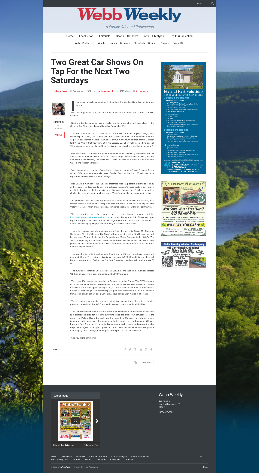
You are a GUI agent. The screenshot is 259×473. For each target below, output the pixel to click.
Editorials (104, 36)
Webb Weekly (66, 467)
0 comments (142, 91)
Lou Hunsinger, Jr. (105, 91)
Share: (54, 349)
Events (113, 43)
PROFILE (58, 135)
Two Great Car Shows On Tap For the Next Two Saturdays (97, 71)
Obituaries (125, 43)
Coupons (152, 43)
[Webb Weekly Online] (129, 17)
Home (70, 36)
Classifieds (139, 43)
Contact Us (178, 43)
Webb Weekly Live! (84, 43)
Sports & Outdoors (127, 36)
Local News (86, 36)
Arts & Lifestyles (154, 36)
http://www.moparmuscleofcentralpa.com (89, 217)
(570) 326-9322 (166, 412)
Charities (165, 43)
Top (202, 457)
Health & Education (181, 36)
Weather (102, 43)
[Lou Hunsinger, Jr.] (58, 109)
